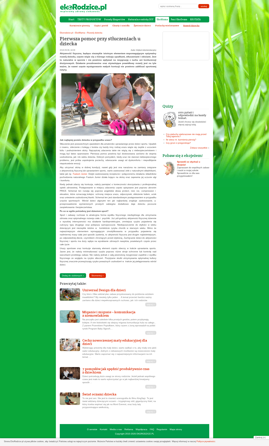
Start (71, 19)
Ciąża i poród (101, 25)
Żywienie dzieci (142, 25)
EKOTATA (195, 19)
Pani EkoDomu (179, 19)
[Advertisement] (186, 82)
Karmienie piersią (80, 25)
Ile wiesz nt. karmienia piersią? (181, 139)
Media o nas (116, 429)
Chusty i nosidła (121, 25)
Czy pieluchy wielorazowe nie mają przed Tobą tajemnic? (186, 135)
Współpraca (141, 429)
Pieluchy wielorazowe (167, 25)
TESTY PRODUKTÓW (89, 19)
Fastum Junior (80, 174)
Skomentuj (97, 275)
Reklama (128, 429)
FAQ (152, 429)
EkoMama (162, 19)
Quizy (168, 106)
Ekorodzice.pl (66, 32)
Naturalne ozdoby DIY (141, 19)
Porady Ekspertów (114, 19)
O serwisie (92, 429)
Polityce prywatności (205, 441)
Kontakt (103, 429)
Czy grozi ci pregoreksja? (178, 143)
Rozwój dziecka (94, 32)
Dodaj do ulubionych (73, 275)
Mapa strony (176, 429)
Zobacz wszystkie (199, 148)
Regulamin (162, 429)
